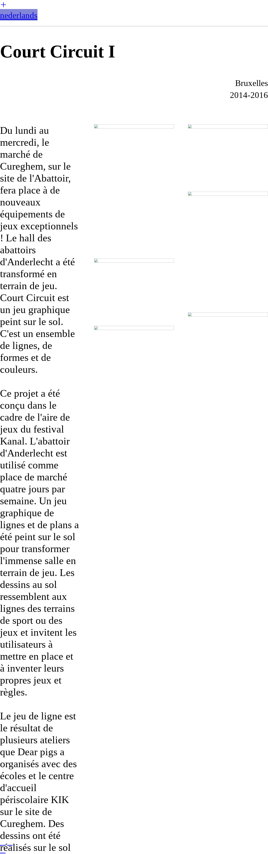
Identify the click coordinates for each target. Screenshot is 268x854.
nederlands (18, 15)
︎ (3, 5)
